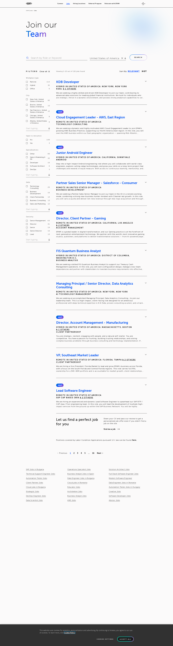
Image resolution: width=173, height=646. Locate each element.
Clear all (43, 71)
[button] (59, 111)
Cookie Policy (69, 633)
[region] (86, 635)
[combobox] (90, 58)
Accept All (125, 639)
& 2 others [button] (62, 225)
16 (93, 453)
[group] (101, 90)
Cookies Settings (105, 639)
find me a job (110, 429)
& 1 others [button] (69, 89)
